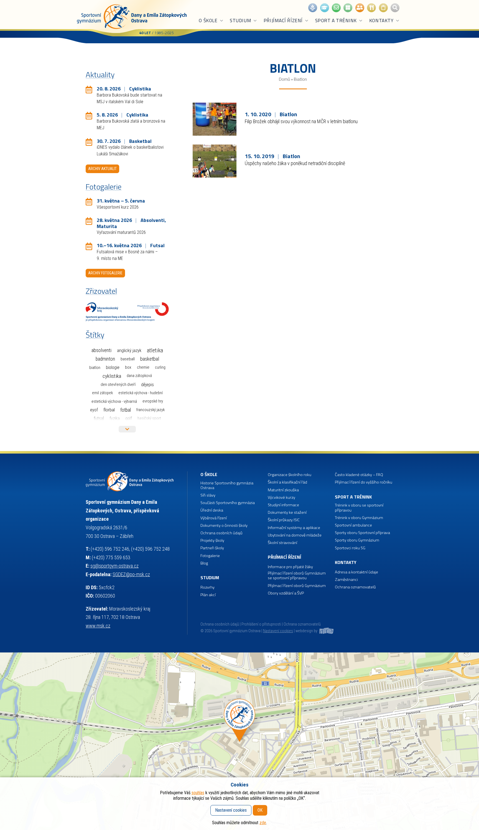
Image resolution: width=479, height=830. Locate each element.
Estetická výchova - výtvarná (114, 401)
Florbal (109, 410)
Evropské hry (152, 401)
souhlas (198, 792)
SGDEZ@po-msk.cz (131, 574)
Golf (128, 418)
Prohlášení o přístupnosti (261, 624)
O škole (208, 20)
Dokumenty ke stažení (287, 512)
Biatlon (94, 367)
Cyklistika (112, 376)
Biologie (112, 367)
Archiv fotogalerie (105, 273)
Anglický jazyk (129, 350)
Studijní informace (283, 505)
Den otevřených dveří (118, 384)
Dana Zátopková (139, 375)
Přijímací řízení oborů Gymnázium (297, 585)
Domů (284, 79)
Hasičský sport (149, 418)
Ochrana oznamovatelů (355, 587)
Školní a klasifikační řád (287, 482)
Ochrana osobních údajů (219, 624)
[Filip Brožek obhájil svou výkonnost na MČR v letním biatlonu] (215, 119)
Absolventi (101, 350)
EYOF (94, 410)
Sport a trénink (336, 20)
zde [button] (262, 822)
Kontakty (381, 20)
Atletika (155, 350)
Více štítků (127, 429)
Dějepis (147, 384)
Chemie (143, 367)
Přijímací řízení (283, 20)
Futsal (99, 418)
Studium (240, 20)
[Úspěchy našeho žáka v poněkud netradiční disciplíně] (215, 161)
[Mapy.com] (239, 741)
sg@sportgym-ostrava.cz (114, 566)
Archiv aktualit (102, 168)
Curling (160, 367)
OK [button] (260, 810)
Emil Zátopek (102, 393)
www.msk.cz (98, 626)
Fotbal (125, 410)
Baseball (128, 358)
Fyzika (114, 418)
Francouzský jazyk (150, 410)
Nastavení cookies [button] (278, 631)
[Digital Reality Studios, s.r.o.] (326, 631)
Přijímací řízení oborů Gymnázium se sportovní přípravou (297, 576)
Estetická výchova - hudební (140, 393)
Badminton (105, 359)
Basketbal (149, 359)
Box (128, 367)
